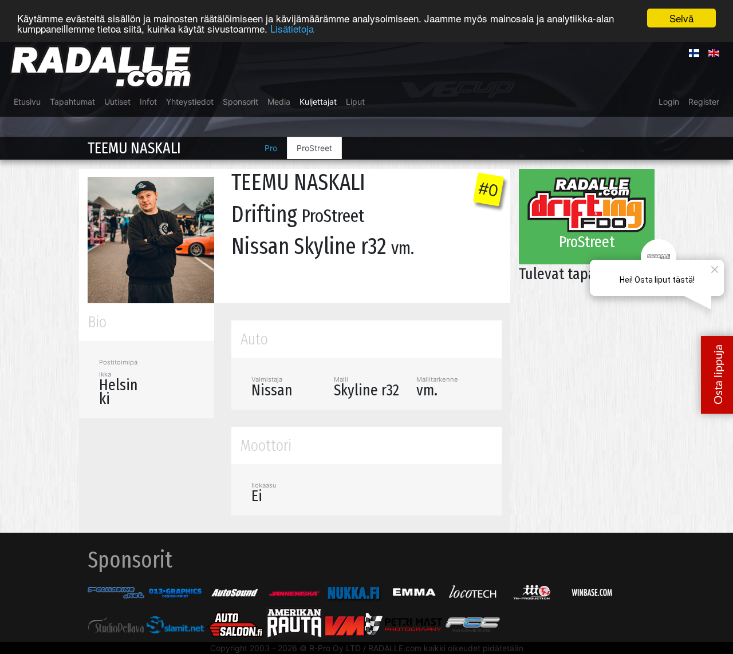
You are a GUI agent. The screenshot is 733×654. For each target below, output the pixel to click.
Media (278, 101)
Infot (148, 101)
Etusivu (27, 101)
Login (669, 101)
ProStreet (314, 148)
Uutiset (117, 101)
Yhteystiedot (190, 101)
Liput (355, 101)
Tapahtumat (72, 101)
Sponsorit (240, 101)
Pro (271, 148)
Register (703, 101)
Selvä (681, 18)
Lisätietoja (292, 28)
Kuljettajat (318, 101)
